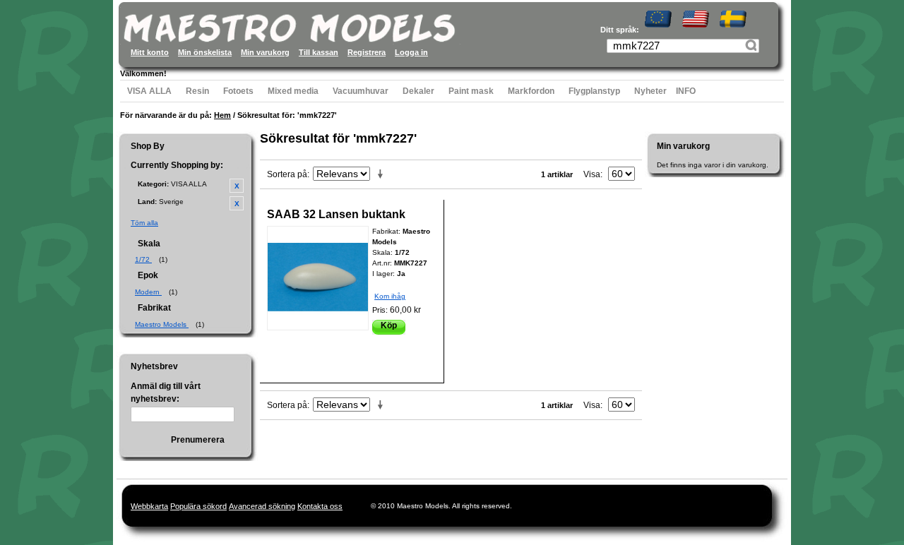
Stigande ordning (382, 174)
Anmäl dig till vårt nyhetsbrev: (166, 392)
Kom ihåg (389, 296)
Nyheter (650, 91)
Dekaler (418, 91)
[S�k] (753, 47)
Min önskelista (205, 52)
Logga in (411, 52)
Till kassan (318, 52)
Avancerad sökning (262, 506)
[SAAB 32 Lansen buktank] (318, 278)
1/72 (143, 259)
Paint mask (471, 91)
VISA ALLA (149, 91)
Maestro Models (162, 324)
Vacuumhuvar (360, 91)
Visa (591, 174)
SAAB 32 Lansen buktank (336, 214)
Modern (148, 292)
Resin (197, 91)
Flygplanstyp (594, 91)
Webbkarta (149, 506)
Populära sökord (198, 506)
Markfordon (531, 91)
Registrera (366, 52)
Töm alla (144, 223)
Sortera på (287, 174)
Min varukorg (265, 52)
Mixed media (293, 91)
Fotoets (238, 91)
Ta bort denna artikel (237, 186)
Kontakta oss (320, 506)
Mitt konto (150, 52)
